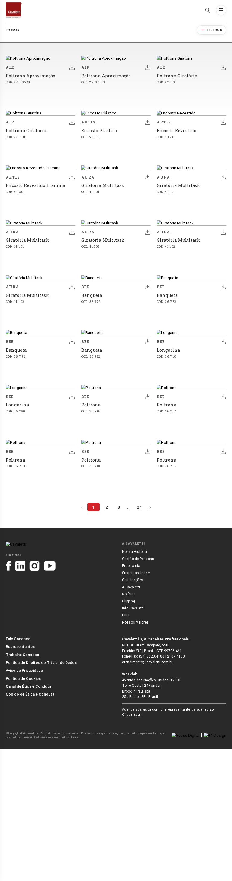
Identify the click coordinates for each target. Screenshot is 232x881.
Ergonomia (131, 566)
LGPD (126, 615)
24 (139, 507)
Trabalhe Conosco (22, 654)
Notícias (129, 594)
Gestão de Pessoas (138, 559)
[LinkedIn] (20, 566)
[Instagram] (34, 566)
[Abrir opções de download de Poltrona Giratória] (223, 67)
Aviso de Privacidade (24, 670)
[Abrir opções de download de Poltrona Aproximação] (72, 67)
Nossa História (134, 551)
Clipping (128, 601)
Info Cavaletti (133, 608)
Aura (88, 177)
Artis (88, 122)
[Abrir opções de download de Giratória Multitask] (147, 177)
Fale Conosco (18, 639)
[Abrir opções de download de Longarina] (223, 342)
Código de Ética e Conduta (30, 694)
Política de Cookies (23, 678)
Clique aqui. (132, 715)
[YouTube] (50, 566)
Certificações (132, 580)
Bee (85, 287)
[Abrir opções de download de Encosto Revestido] (223, 122)
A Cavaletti (131, 587)
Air (10, 67)
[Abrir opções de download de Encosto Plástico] (147, 122)
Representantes (20, 646)
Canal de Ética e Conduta (28, 686)
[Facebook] (8, 566)
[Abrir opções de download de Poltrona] (147, 397)
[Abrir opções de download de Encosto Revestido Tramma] (72, 177)
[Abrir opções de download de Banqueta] (147, 287)
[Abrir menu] (221, 10)
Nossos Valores (135, 622)
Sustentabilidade (136, 573)
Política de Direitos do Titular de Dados (41, 662)
